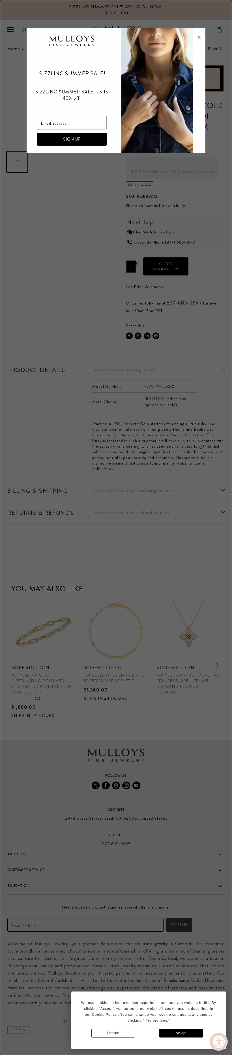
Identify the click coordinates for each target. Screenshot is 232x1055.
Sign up (71, 139)
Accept (181, 1033)
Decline (113, 1033)
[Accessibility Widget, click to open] (219, 1042)
